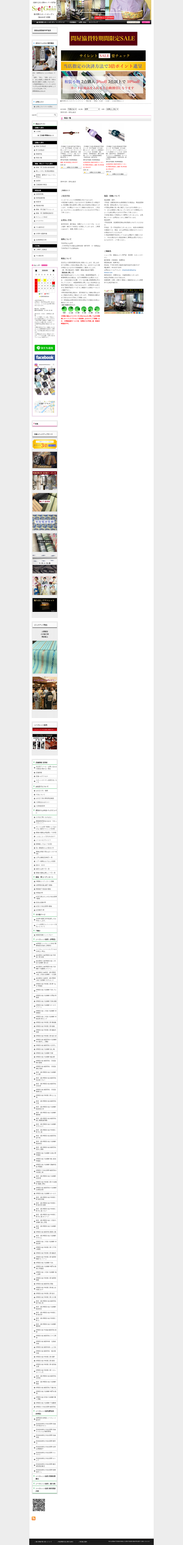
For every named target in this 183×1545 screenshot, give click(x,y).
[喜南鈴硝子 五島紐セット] (93, 133)
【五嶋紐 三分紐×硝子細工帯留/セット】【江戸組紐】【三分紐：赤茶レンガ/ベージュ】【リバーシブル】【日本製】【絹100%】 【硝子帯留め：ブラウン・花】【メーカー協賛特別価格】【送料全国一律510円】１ (70, 152)
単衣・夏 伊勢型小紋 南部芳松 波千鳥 (46, 1137)
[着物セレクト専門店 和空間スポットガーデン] (44, 18)
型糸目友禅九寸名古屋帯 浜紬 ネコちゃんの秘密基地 (46, 1430)
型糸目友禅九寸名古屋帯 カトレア (46, 1459)
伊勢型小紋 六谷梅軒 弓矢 (44, 1263)
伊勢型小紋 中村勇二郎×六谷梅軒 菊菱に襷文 (46, 1183)
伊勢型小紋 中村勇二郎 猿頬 (45, 1361)
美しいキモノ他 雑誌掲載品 (45, 171)
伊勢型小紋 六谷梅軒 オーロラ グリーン (46, 1006)
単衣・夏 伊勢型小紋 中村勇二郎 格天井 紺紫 (46, 1204)
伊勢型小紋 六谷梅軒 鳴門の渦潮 (46, 1392)
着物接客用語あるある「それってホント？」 (46, 822)
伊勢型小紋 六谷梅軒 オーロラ (46, 1193)
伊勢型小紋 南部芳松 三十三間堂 (46, 1337)
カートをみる (146, 22)
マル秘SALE (40, 227)
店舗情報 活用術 (41, 762)
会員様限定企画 (41, 240)
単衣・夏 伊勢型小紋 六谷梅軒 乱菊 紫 (46, 1177)
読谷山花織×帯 (41, 902)
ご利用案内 (72, 22)
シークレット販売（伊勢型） (46, 939)
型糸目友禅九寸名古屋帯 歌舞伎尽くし (46, 1471)
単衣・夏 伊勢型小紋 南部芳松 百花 (46, 1102)
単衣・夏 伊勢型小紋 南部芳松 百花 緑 (46, 1085)
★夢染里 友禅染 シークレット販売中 (46, 1419)
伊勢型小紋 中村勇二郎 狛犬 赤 (46, 1036)
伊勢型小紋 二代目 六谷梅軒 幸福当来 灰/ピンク (46, 1018)
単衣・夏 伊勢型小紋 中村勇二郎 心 (46, 1319)
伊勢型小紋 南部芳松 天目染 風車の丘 (46, 1090)
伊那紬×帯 (39, 893)
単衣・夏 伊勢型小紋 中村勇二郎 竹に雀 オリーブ (46, 1215)
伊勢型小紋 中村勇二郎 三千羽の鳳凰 (46, 1248)
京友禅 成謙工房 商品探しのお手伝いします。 (46, 920)
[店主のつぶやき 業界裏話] (44, 70)
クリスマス (39, 221)
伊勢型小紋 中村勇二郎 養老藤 (46, 1022)
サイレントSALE (41, 217)
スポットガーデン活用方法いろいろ (46, 781)
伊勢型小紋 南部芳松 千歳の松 (46, 1387)
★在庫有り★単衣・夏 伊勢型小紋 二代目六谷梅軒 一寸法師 (46, 973)
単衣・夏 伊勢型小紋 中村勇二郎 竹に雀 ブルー (46, 1210)
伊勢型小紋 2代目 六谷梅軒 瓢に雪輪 (46, 1398)
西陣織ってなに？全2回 (44, 844)
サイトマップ (93, 22)
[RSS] (33, 1519)
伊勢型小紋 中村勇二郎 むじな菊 (46, 1096)
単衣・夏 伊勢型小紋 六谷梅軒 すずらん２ (46, 1125)
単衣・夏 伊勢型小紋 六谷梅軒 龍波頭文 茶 (46, 1108)
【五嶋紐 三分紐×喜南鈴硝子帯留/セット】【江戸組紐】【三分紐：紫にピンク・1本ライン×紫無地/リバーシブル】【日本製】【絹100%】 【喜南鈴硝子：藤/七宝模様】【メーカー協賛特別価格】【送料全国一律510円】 (93, 152)
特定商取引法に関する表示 (65, 1541)
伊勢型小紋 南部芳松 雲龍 (44, 1284)
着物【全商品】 (41, 146)
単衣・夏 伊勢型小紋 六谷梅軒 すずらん (46, 1237)
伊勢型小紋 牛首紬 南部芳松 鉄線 (46, 1331)
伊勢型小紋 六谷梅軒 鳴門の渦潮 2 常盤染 (46, 1267)
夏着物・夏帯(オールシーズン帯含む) (46, 176)
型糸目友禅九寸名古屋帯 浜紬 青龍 (46, 1436)
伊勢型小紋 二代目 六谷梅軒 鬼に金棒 (46, 1273)
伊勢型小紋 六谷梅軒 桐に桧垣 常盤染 (46, 1160)
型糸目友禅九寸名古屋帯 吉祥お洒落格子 (46, 1448)
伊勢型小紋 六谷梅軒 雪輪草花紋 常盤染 (46, 1165)
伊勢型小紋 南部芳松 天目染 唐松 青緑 (46, 1067)
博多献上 (45, 637)
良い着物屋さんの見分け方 (45, 848)
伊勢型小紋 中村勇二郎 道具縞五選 (46, 1365)
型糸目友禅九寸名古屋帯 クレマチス (46, 1454)
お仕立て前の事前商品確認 (45, 798)
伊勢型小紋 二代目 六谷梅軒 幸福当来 (46, 1242)
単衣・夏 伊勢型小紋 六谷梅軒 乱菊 (46, 1227)
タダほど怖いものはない (44, 817)
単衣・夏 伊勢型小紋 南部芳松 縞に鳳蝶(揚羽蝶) (46, 1119)
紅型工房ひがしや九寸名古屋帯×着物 (46, 898)
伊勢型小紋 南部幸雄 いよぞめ (46, 1347)
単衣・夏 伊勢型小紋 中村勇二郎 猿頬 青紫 (46, 1198)
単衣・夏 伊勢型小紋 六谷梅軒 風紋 (46, 1383)
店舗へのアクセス (42, 776)
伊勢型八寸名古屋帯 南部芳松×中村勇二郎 (46, 1171)
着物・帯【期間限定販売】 (45, 213)
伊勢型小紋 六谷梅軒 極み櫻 (45, 1057)
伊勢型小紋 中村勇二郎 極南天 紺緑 (46, 1031)
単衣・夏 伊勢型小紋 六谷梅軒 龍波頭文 (46, 1142)
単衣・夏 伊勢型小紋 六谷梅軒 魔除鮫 (46, 1113)
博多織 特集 (40, 205)
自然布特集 (39, 194)
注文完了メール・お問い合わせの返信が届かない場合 (46, 768)
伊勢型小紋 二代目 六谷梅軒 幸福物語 (46, 1012)
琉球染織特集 (40, 198)
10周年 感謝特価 (41, 233)
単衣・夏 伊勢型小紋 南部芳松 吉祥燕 (46, 1377)
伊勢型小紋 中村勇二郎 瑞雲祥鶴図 (46, 1279)
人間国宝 (45, 631)
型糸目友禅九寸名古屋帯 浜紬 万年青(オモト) (46, 1425)
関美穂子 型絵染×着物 (43, 889)
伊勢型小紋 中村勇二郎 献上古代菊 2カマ (46, 1288)
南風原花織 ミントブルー (44, 935)
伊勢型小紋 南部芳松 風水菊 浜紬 (46, 1352)
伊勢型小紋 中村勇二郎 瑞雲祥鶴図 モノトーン (46, 1258)
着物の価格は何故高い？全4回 (46, 832)
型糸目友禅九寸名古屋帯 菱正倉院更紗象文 (46, 1465)
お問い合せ (82, 22)
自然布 (38, 181)
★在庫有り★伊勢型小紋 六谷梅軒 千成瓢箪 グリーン (46, 968)
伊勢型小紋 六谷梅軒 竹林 (44, 1053)
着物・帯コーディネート (44, 877)
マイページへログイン (133, 22)
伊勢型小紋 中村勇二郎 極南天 (46, 1253)
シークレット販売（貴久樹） (46, 1484)
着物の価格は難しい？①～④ (45, 873)
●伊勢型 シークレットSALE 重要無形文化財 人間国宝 (46, 944)
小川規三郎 (45, 634)
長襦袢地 (39, 154)
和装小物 (88, 101)
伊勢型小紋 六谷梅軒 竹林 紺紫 (46, 1001)
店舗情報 (39, 772)
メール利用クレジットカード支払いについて (46, 925)
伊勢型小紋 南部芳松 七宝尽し (46, 1045)
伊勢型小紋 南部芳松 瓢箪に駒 (46, 1232)
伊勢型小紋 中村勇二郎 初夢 (45, 1357)
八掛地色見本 (40, 806)
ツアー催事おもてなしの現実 (45, 861)
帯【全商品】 (40, 150)
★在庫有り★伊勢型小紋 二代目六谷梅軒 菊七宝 (46, 962)
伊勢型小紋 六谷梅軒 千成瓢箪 (46, 1403)
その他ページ (40, 914)
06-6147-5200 (116, 267)
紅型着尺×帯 (40, 910)
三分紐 (107, 101)
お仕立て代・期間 (42, 791)
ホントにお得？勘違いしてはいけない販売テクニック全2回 (46, 828)
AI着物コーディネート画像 (45, 881)
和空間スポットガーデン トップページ (52, 22)
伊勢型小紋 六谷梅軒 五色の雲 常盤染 (46, 1154)
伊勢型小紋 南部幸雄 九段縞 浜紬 (46, 1342)
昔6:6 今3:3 (40, 865)
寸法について (40, 794)
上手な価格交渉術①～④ (44, 857)
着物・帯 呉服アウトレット (45, 209)
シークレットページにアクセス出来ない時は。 (46, 950)
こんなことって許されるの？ (45, 836)
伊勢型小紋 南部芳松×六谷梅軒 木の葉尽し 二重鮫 (46, 1040)
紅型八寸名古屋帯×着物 (44, 906)
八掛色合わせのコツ (42, 802)
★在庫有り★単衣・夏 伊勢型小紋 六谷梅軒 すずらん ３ (46, 979)
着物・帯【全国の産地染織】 (45, 167)
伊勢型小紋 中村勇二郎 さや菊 (46, 1297)
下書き (38, 931)
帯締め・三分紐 (98, 101)
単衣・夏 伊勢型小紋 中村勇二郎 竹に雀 (46, 1131)
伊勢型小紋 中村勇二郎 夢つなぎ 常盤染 (46, 985)
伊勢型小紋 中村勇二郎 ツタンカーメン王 (46, 1371)
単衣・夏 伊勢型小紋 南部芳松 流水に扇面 (46, 1148)
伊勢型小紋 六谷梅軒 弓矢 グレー (46, 991)
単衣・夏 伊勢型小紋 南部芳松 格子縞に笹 (46, 1302)
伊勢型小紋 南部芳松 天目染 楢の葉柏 (46, 1062)
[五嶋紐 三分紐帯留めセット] (71, 133)
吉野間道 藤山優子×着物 (44, 885)
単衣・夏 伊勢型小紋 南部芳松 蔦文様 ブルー (46, 1079)
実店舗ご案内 (83, 1541)
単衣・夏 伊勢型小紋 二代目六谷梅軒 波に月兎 (46, 1221)
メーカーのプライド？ (43, 840)
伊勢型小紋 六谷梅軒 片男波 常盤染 (46, 996)
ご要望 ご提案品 (41, 249)
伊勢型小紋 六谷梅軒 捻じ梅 (45, 1049)
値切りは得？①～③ (42, 869)
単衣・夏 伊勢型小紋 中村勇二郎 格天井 (46, 1313)
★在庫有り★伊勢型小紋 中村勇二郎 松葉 (46, 956)
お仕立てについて (42, 786)
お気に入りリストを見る (44, 106)
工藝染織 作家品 (41, 184)
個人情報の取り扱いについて (44, 1541)
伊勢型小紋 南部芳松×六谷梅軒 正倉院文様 (46, 1189)
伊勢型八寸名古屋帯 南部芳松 (46, 1407)
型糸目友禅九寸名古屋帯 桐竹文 (46, 1442)
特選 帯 (38, 202)
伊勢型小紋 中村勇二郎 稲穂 (45, 1026)
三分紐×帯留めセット (47, 135)
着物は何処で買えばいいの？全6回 (46, 853)
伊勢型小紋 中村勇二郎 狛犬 (45, 1293)
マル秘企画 (39, 256)
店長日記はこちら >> (38, 91)
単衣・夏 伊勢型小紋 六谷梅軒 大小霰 (46, 1073)
